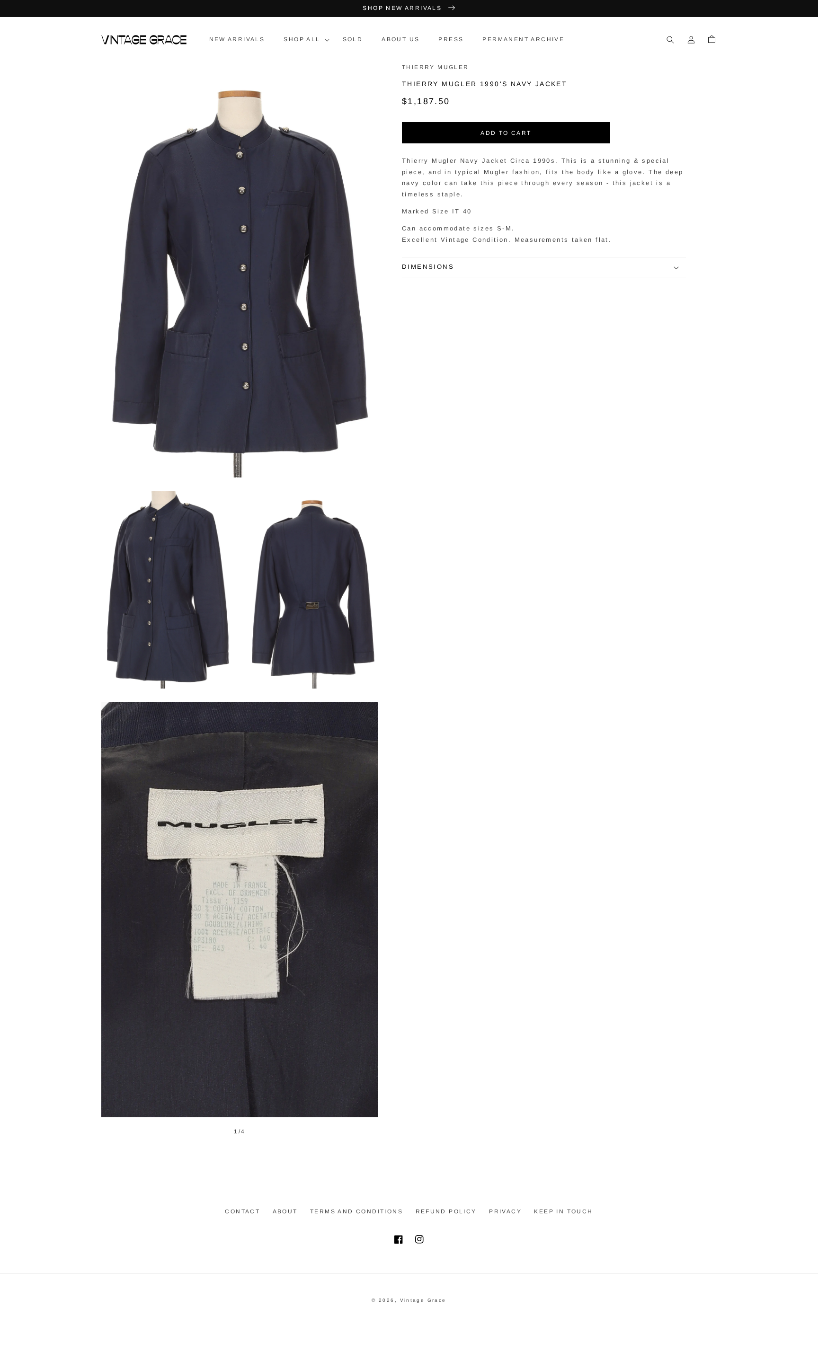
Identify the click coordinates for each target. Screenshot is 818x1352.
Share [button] (424, 290)
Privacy (505, 1211)
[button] (303, 40)
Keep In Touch (563, 1211)
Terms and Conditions (356, 1211)
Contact (242, 1211)
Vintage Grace (423, 1300)
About (285, 1211)
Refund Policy (446, 1211)
